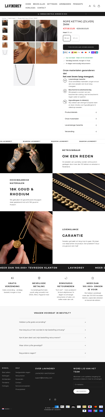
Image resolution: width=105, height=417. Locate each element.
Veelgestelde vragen (22, 372)
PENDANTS (78, 4)
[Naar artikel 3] (5, 37)
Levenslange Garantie (74, 125)
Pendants (5, 383)
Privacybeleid (20, 389)
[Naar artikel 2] (5, 30)
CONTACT (41, 8)
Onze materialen (72, 119)
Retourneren (20, 376)
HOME (28, 4)
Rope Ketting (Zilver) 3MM (27, 18)
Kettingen (12, 18)
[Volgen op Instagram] (55, 400)
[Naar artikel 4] (5, 45)
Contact (18, 383)
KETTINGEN (52, 4)
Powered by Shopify (52, 409)
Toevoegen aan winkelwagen (81, 47)
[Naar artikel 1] (5, 23)
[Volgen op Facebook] (50, 400)
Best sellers (6, 372)
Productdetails (71, 112)
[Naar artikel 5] (5, 52)
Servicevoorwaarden (22, 386)
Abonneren (81, 391)
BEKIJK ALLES (39, 4)
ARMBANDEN (65, 4)
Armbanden (6, 379)
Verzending (69, 131)
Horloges (5, 386)
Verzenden (19, 379)
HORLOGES (30, 8)
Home (4, 18)
